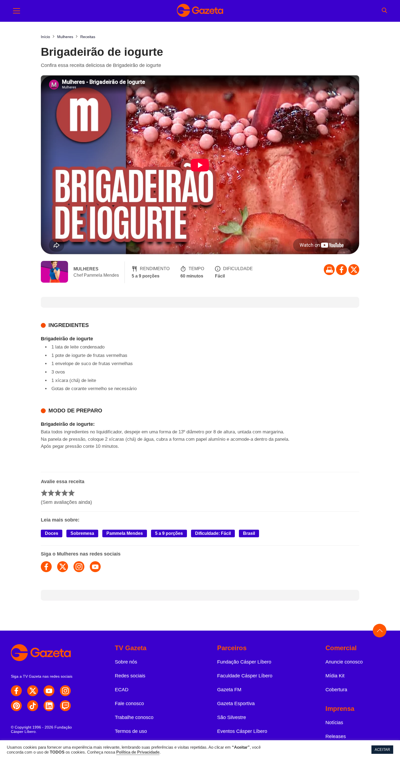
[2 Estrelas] (51, 492)
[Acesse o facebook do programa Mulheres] (46, 566)
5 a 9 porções (169, 533)
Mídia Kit (334, 675)
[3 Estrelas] (57, 492)
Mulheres (86, 269)
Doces (51, 533)
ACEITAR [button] (382, 750)
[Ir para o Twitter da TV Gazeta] (353, 269)
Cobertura (336, 689)
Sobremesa (82, 533)
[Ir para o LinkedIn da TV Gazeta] (49, 705)
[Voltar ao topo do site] (379, 630)
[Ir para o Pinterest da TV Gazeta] (16, 705)
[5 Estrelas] (71, 492)
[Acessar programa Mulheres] (54, 272)
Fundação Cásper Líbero (244, 662)
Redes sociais (130, 675)
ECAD (121, 689)
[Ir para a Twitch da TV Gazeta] (65, 705)
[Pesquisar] (384, 11)
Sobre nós (126, 662)
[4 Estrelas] (64, 492)
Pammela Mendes (124, 533)
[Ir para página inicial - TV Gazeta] (200, 11)
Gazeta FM (229, 689)
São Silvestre (231, 717)
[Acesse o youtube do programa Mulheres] (95, 566)
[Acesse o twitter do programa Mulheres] (62, 566)
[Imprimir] (329, 269)
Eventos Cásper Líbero (242, 731)
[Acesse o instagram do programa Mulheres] (78, 566)
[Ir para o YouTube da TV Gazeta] (49, 690)
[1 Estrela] (44, 492)
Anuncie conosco (344, 662)
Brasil (249, 533)
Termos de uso (131, 731)
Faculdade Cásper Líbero (244, 675)
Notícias (334, 722)
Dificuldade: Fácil (213, 533)
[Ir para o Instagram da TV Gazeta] (65, 690)
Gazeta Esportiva (236, 703)
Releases (335, 736)
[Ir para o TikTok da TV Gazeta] (32, 705)
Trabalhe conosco (134, 717)
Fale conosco (129, 703)
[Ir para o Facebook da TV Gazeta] (341, 269)
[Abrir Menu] (16, 11)
